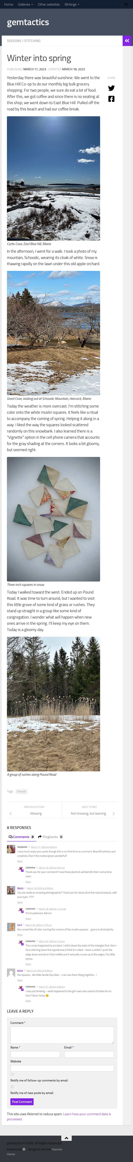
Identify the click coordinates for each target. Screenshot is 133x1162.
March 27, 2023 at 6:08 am (52, 987)
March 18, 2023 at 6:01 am (52, 867)
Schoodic (21, 791)
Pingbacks (52, 837)
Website (15, 1061)
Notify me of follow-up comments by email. (39, 1080)
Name (15, 1047)
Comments (23, 837)
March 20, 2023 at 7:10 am (39, 925)
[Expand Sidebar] (127, 41)
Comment (17, 1023)
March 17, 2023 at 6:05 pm (44, 847)
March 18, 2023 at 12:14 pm (52, 909)
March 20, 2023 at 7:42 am (52, 941)
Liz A (19, 925)
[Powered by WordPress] (24, 1149)
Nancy (20, 888)
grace (20, 970)
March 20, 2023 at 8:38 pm (40, 970)
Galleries (24, 4)
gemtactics (28, 22)
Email (69, 1047)
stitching (32, 41)
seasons (14, 41)
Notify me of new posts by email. (32, 1093)
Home (8, 4)
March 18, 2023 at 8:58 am (40, 888)
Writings (71, 4)
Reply (20, 861)
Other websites (49, 4)
